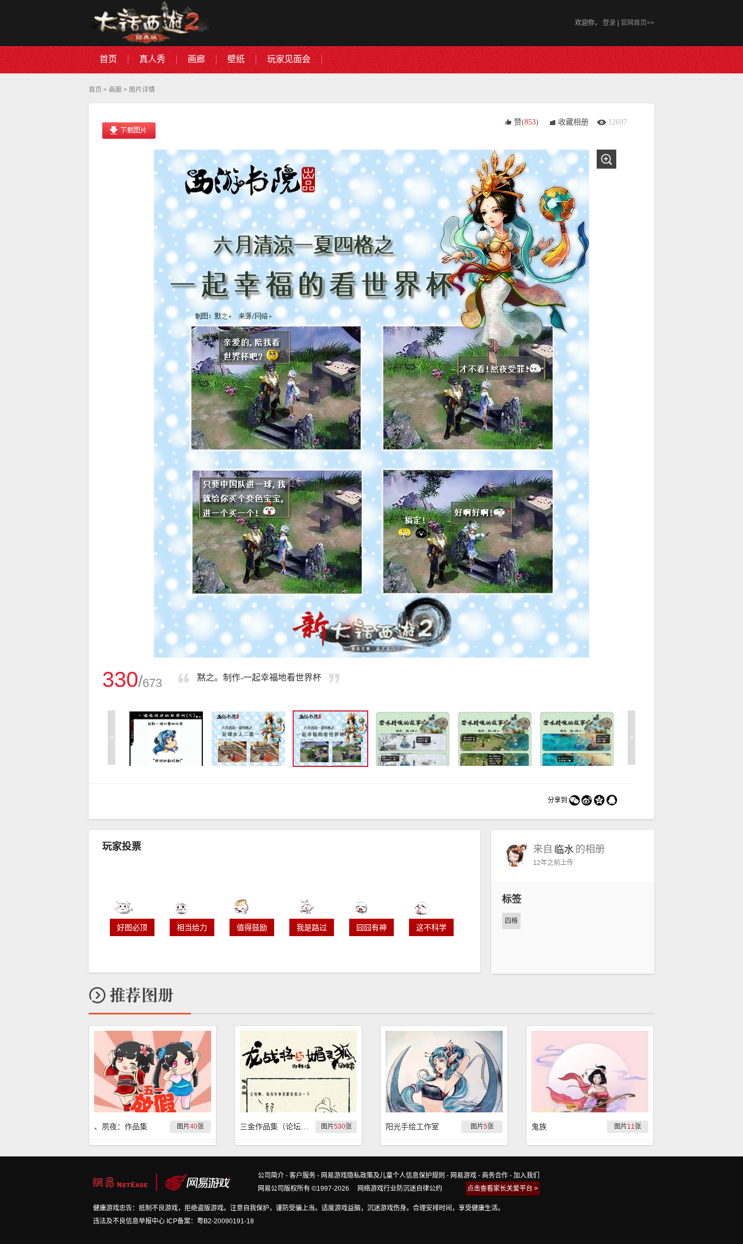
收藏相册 (573, 122)
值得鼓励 (252, 927)
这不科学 (431, 927)
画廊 (115, 90)
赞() (526, 122)
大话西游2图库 (150, 23)
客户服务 (302, 1175)
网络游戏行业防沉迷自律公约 (399, 1188)
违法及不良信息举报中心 (129, 1221)
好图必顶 (132, 927)
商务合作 (495, 1175)
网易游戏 (463, 1175)
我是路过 (311, 927)
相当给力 (192, 927)
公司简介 (271, 1175)
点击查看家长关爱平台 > (502, 1188)
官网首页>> (637, 23)
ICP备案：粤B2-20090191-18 (210, 1221)
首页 (95, 90)
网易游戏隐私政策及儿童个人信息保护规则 (383, 1175)
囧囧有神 (371, 927)
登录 (609, 23)
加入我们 (526, 1175)
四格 (511, 921)
